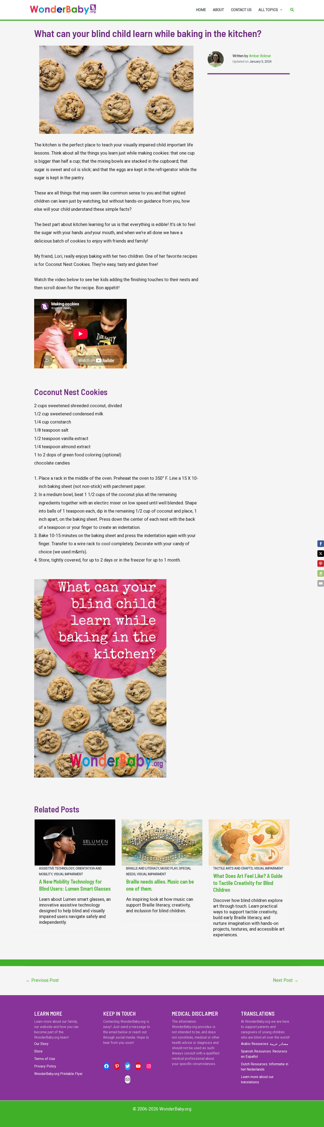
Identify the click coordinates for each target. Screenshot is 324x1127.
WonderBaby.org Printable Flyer (58, 1074)
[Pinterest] (320, 563)
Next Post (285, 980)
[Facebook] (320, 543)
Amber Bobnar (260, 56)
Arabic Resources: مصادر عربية (264, 1044)
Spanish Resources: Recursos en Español (264, 1054)
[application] (280, 10)
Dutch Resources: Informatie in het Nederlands (264, 1066)
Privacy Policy (45, 1066)
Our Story (41, 1044)
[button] (292, 10)
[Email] (320, 583)
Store (38, 1051)
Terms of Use (44, 1059)
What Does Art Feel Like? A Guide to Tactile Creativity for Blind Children (248, 883)
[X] (320, 553)
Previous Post (42, 980)
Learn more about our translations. (257, 1079)
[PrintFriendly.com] (320, 573)
